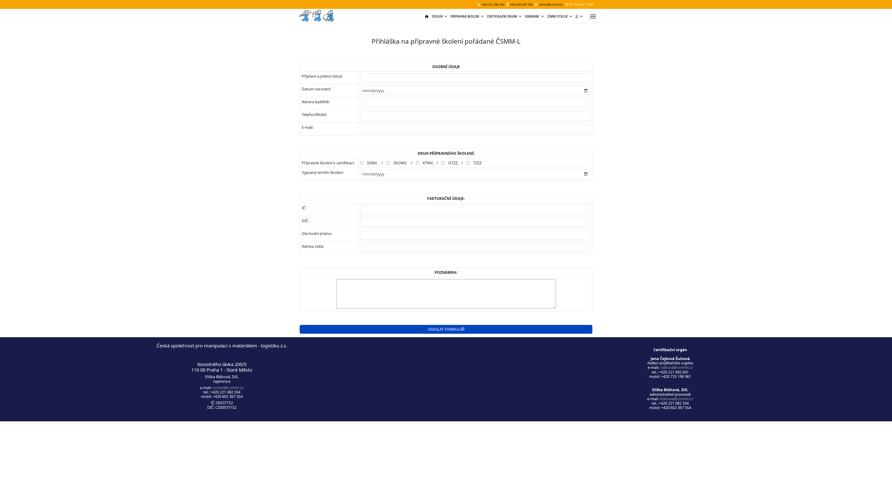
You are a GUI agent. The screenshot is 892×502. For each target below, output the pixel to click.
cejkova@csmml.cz (676, 367)
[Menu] (593, 16)
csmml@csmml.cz (551, 5)
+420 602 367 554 (521, 5)
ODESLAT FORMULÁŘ (446, 329)
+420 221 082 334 (492, 5)
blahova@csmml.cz (676, 398)
